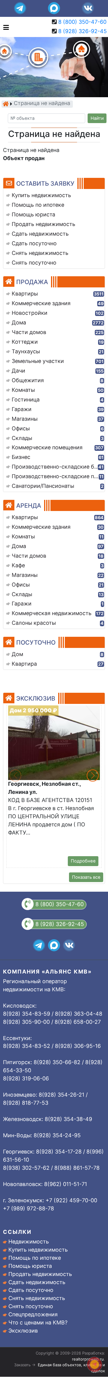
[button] (93, 776)
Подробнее (83, 861)
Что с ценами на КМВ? (38, 1322)
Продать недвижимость (40, 1274)
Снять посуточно (30, 1306)
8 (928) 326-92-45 (82, 31)
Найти (97, 118)
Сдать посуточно (30, 1290)
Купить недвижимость (38, 1249)
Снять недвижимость (36, 1298)
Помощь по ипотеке (34, 1258)
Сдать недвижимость (36, 1282)
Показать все (86, 877)
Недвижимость (28, 1241)
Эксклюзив (23, 1330)
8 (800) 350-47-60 (82, 22)
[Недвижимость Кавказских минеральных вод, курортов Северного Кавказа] (6, 104)
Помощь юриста (30, 1266)
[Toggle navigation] (4, 27)
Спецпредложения (33, 1314)
